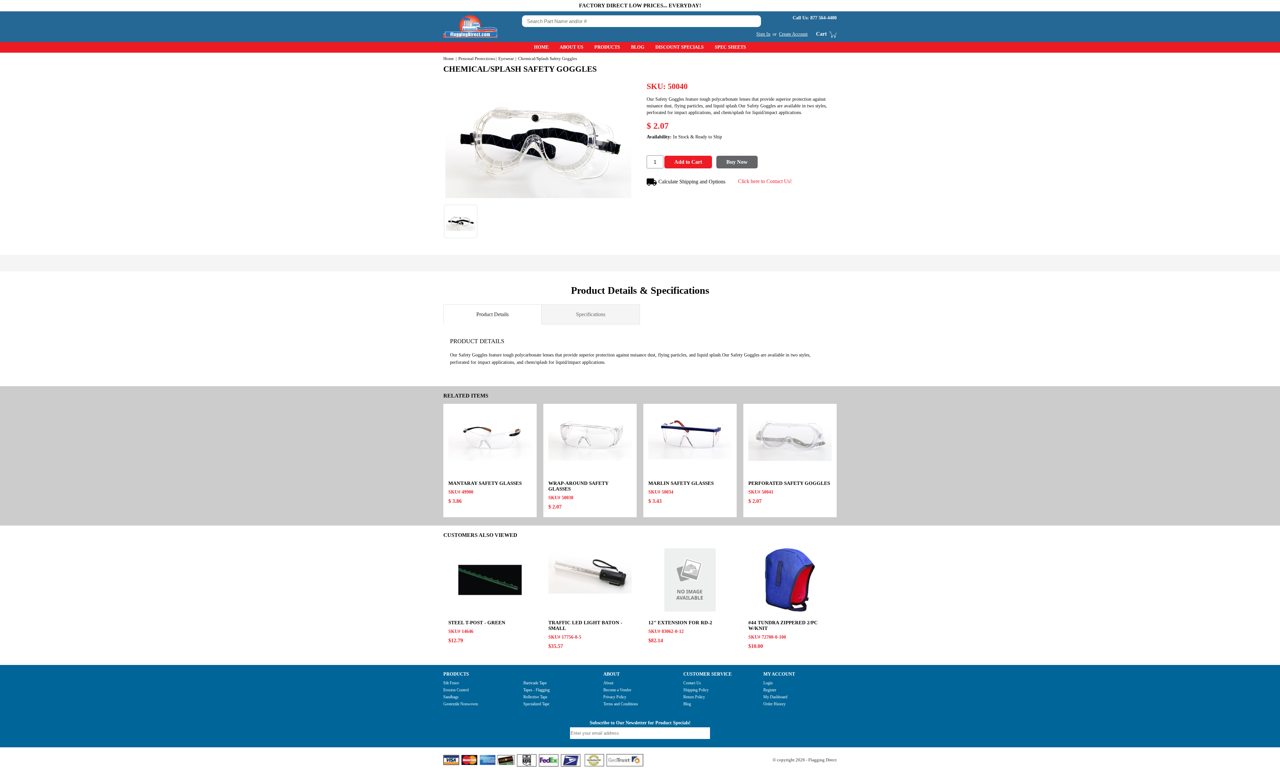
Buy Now (737, 162)
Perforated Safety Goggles (789, 483)
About (608, 683)
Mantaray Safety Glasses (485, 483)
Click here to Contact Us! (765, 181)
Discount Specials (679, 47)
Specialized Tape (536, 704)
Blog (637, 47)
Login (768, 683)
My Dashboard (775, 697)
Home (541, 47)
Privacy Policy (614, 697)
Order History (774, 704)
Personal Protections (476, 58)
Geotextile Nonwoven (460, 704)
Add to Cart (688, 162)
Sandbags (451, 697)
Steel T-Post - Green (476, 622)
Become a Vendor (617, 690)
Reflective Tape (535, 697)
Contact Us (692, 683)
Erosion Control (456, 690)
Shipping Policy (696, 690)
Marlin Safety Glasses (681, 483)
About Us (571, 47)
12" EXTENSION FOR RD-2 (680, 622)
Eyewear (506, 58)
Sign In (763, 34)
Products (607, 47)
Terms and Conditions (620, 704)
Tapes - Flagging (536, 690)
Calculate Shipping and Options (691, 181)
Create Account (793, 34)
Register (769, 690)
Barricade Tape (535, 683)
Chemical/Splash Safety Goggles (520, 69)
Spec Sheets (730, 47)
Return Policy (694, 697)
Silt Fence (451, 683)
